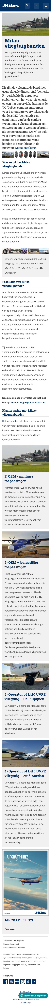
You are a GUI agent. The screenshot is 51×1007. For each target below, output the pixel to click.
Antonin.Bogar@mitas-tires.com (27, 402)
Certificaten (26, 1003)
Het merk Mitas (10, 421)
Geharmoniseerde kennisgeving (26, 999)
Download (10, 929)
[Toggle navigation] (46, 6)
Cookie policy (25, 992)
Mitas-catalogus (25, 148)
